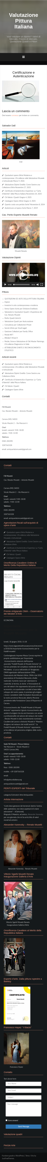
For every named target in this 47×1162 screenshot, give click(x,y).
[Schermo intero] (41, 284)
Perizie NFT (9, 335)
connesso (15, 115)
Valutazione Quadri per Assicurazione (19, 321)
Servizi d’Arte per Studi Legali (16, 328)
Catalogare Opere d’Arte (14, 201)
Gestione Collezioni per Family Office (19, 332)
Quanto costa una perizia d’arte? (17, 205)
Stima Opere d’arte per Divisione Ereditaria (21, 309)
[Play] (5, 284)
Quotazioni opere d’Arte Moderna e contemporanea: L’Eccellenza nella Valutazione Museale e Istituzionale (23, 178)
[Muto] (37, 284)
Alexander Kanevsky (35, 814)
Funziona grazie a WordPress (13, 1156)
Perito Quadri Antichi (13, 318)
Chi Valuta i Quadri (12, 197)
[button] (24, 275)
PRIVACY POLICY (11, 338)
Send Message (23, 1127)
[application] (23, 275)
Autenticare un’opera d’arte (15, 208)
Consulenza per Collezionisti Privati (18, 325)
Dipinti (7, 302)
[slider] (21, 284)
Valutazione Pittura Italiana (23, 21)
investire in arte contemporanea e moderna (21, 305)
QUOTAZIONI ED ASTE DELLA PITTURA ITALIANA (24, 299)
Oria (32, 1156)
